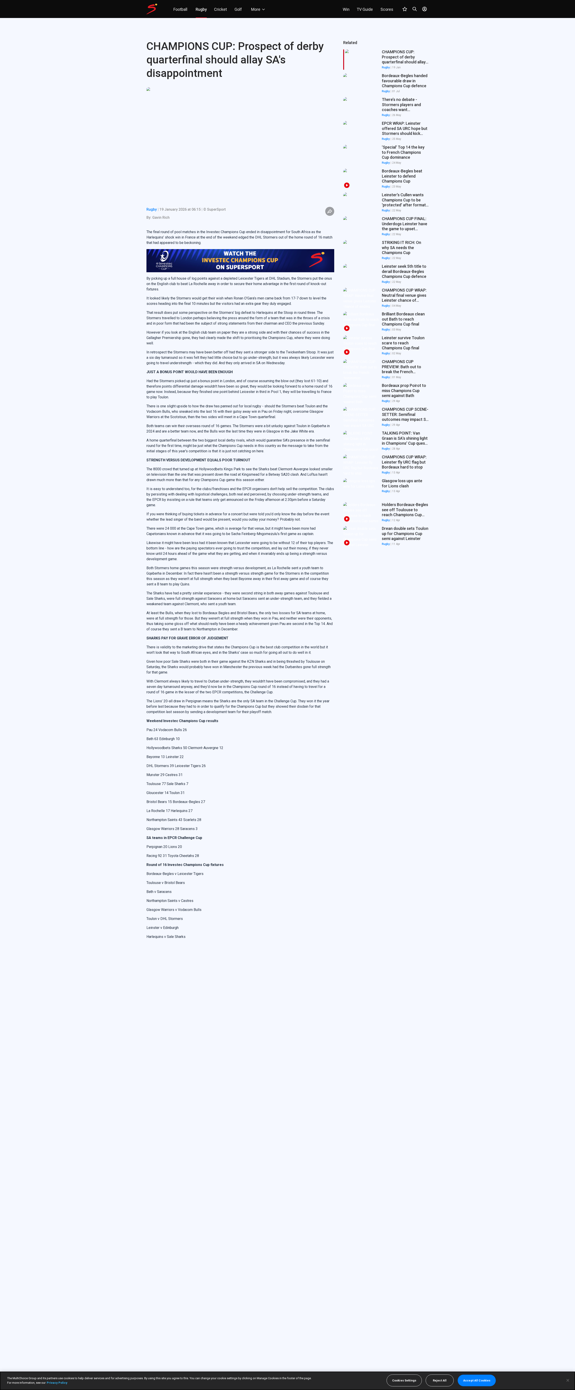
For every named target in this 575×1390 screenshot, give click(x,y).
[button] (386, 83)
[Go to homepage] (151, 9)
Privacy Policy (57, 1382)
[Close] (568, 1380)
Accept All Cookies (476, 1380)
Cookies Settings (404, 1380)
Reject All (440, 1380)
